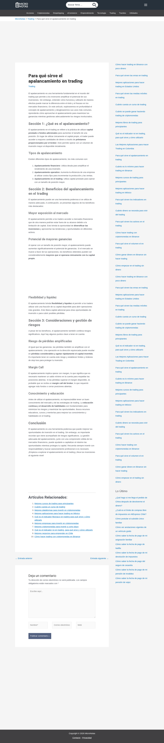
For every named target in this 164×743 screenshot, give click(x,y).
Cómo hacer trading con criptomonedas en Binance (57, 536)
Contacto (76, 738)
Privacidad (87, 738)
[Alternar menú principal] (145, 5)
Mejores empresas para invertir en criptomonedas (56, 523)
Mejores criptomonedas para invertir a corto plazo (56, 527)
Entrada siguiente (99, 558)
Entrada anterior (23, 558)
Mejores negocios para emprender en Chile (53, 533)
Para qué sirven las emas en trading (131, 75)
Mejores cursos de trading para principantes (54, 503)
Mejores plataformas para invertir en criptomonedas (57, 510)
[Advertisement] (82, 38)
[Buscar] (94, 5)
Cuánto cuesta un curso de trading (49, 507)
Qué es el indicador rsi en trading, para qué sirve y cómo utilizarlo (63, 530)
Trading (31, 86)
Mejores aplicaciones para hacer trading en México (57, 513)
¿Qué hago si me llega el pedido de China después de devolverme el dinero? (131, 502)
